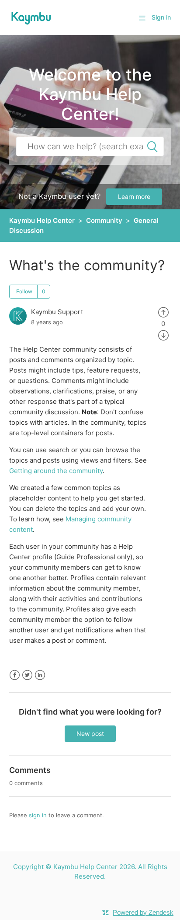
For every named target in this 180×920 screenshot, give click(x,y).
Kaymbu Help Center (42, 220)
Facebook (14, 675)
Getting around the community (56, 471)
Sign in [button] (161, 17)
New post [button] (90, 733)
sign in (38, 815)
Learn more (134, 196)
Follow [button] (24, 291)
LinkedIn (40, 675)
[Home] (31, 17)
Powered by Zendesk (143, 912)
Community (104, 220)
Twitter (27, 675)
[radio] (163, 312)
